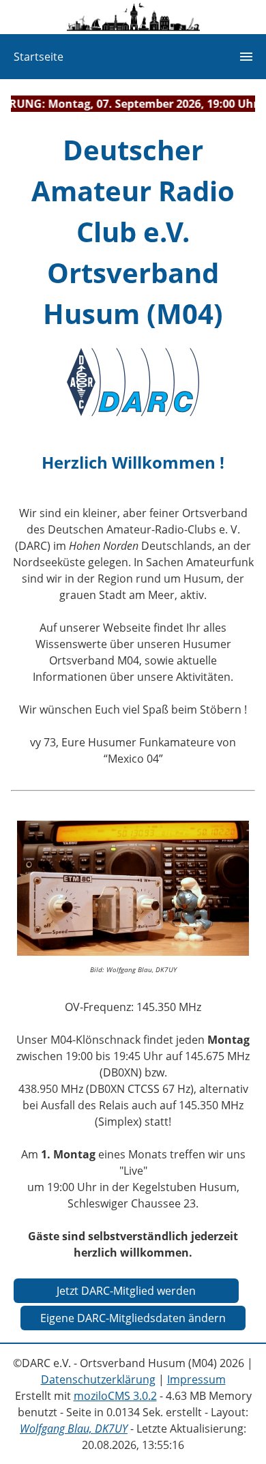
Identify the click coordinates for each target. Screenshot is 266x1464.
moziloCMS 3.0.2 (115, 1395)
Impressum (196, 1379)
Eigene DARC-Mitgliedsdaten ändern (133, 1318)
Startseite (38, 56)
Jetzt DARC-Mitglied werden (126, 1290)
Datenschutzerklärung (98, 1379)
